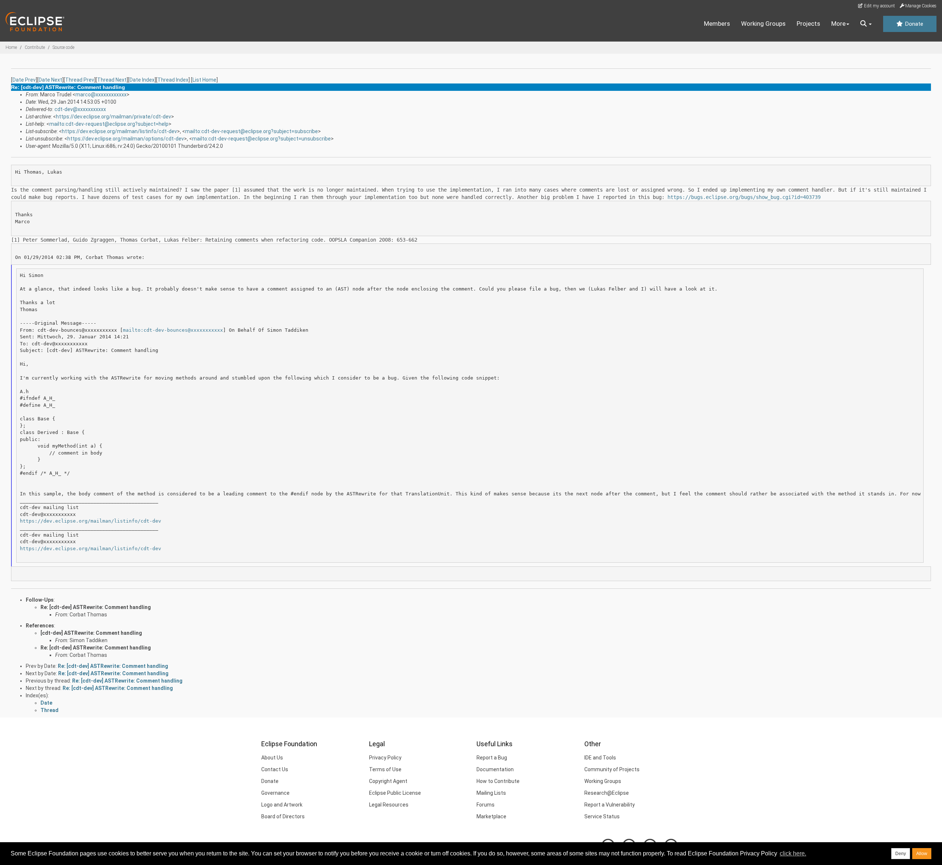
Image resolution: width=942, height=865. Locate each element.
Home (11, 47)
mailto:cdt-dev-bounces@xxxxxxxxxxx (173, 330)
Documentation (495, 769)
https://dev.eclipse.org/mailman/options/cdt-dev (125, 139)
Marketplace (491, 816)
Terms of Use (385, 769)
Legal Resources (388, 805)
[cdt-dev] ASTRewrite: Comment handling (91, 633)
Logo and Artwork (281, 805)
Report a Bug (492, 758)
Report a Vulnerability (609, 805)
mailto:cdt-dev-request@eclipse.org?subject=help (109, 124)
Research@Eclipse (606, 793)
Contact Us (274, 769)
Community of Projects (612, 769)
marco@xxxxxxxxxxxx (101, 94)
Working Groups (763, 23)
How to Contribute (498, 781)
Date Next (50, 80)
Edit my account (879, 5)
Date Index (142, 80)
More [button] (838, 23)
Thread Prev (79, 80)
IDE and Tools (600, 758)
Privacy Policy (385, 758)
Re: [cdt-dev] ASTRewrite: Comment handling (95, 607)
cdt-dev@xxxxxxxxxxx (80, 109)
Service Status (602, 816)
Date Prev (24, 80)
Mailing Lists (491, 793)
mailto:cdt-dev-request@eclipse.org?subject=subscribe (251, 131)
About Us (272, 758)
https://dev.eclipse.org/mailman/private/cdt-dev (113, 117)
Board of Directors (283, 816)
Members (717, 23)
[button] (866, 24)
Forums (486, 805)
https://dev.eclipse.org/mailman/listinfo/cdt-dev (119, 131)
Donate (913, 24)
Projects (808, 23)
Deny (900, 853)
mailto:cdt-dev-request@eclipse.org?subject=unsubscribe (261, 139)
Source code (63, 47)
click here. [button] (793, 853)
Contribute (35, 47)
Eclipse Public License (395, 793)
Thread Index (172, 80)
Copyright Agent (388, 781)
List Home (204, 80)
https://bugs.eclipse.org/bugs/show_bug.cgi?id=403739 (744, 197)
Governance (275, 793)
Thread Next (112, 80)
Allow (921, 853)
